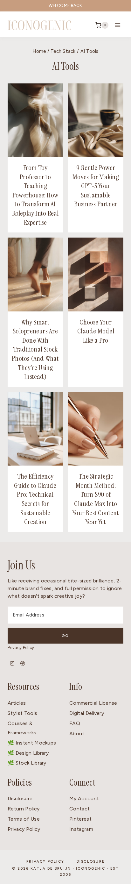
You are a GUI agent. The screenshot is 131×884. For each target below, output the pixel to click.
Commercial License (93, 703)
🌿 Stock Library (27, 763)
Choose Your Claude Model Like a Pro (95, 331)
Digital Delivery (86, 713)
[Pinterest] (22, 663)
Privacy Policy (21, 647)
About (77, 734)
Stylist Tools (22, 713)
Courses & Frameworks (22, 728)
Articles (17, 703)
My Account (84, 798)
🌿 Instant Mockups (32, 743)
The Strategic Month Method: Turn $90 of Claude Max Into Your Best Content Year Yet (95, 499)
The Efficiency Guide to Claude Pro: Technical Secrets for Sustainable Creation (35, 499)
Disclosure (20, 798)
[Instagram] (12, 663)
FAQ (74, 723)
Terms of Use (24, 819)
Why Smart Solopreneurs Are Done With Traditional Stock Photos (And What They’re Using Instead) (35, 349)
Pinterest (80, 819)
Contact (79, 809)
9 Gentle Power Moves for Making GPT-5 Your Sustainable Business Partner (95, 186)
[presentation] (35, 120)
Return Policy (23, 809)
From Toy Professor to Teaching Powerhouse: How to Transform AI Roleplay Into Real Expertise (35, 195)
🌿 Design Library (28, 753)
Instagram (81, 829)
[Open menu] (117, 25)
